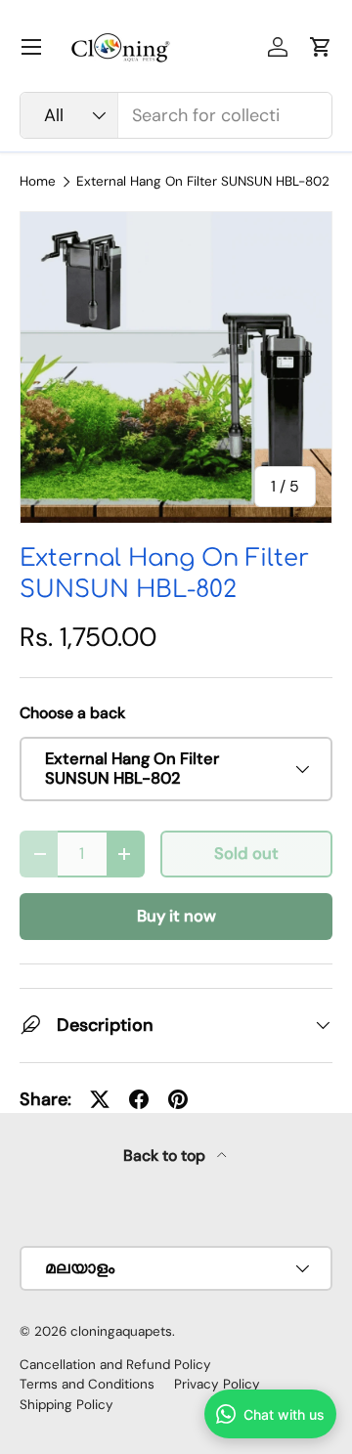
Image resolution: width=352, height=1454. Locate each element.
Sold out (246, 853)
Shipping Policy (66, 1404)
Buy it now (176, 916)
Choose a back (72, 713)
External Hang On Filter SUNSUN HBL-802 (203, 182)
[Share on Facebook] (138, 1099)
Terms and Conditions (87, 1384)
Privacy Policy (217, 1384)
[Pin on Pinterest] (178, 1099)
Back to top (166, 1155)
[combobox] (176, 115)
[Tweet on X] (99, 1099)
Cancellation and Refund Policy (115, 1364)
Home (38, 182)
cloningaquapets (121, 1331)
